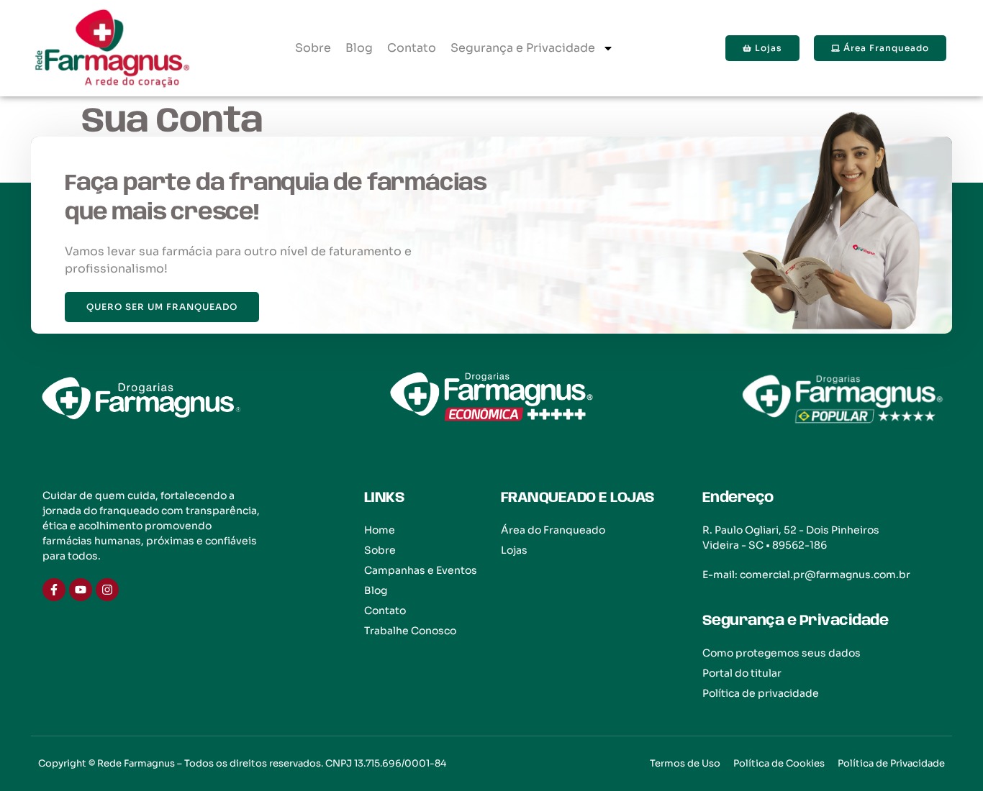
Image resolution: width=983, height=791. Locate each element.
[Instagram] (107, 589)
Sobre (313, 47)
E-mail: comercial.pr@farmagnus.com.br (806, 574)
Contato (411, 47)
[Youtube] (80, 589)
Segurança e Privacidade (522, 47)
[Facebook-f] (53, 589)
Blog (359, 47)
